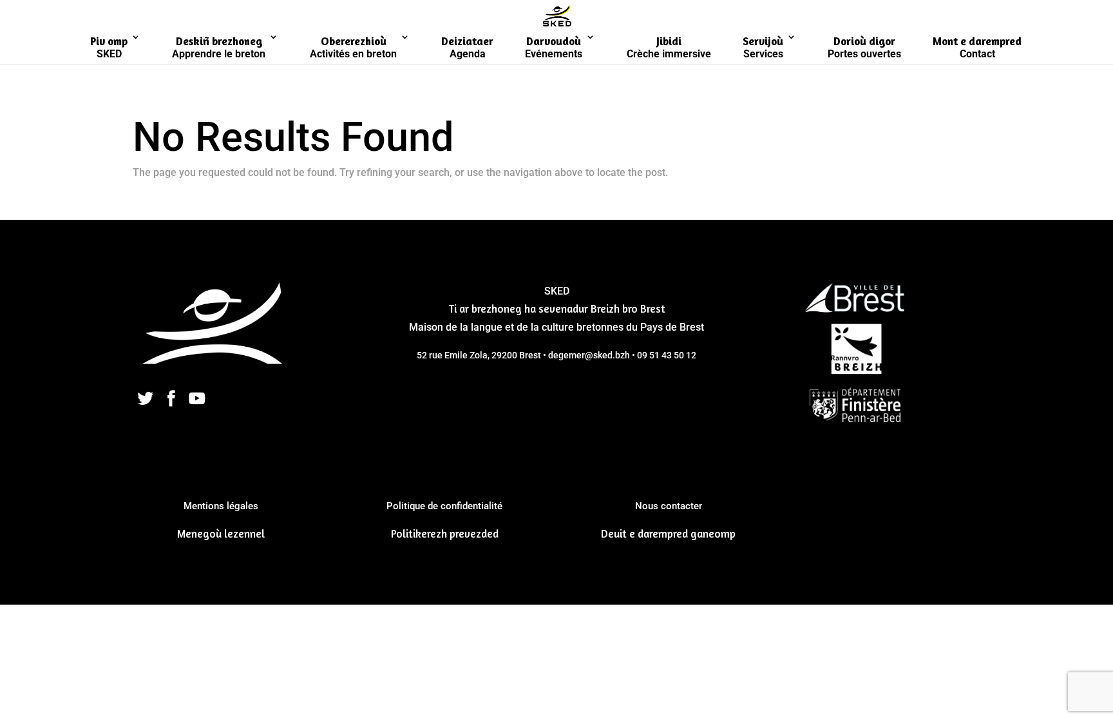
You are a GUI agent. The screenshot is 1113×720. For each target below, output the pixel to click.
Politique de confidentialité (444, 506)
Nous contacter (668, 506)
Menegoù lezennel (221, 533)
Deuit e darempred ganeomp (668, 533)
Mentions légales (221, 506)
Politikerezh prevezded (445, 533)
